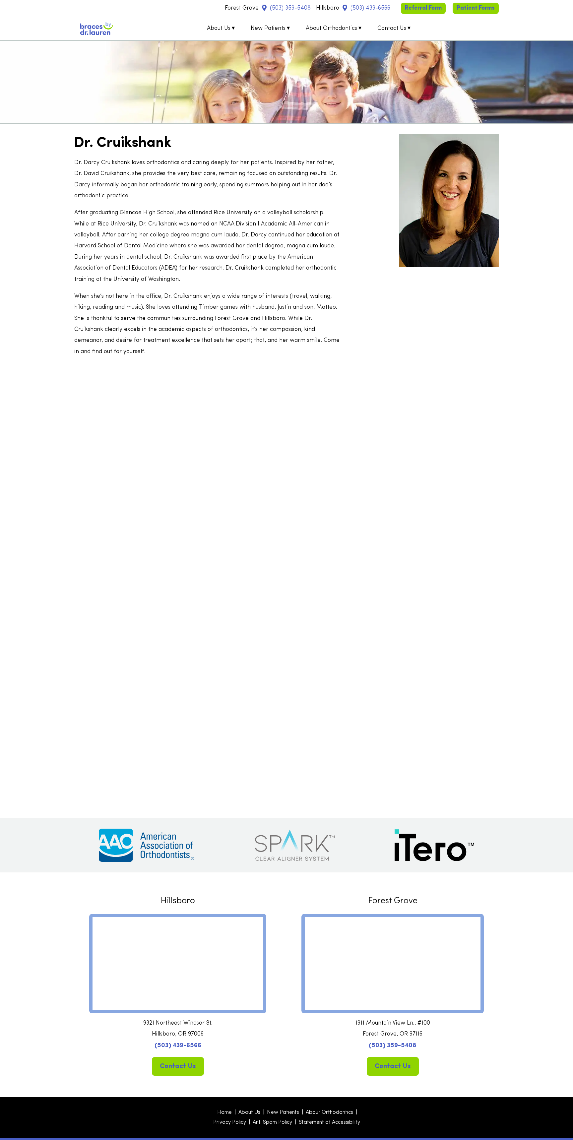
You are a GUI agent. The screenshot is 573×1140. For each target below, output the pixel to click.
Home (224, 1112)
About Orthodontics (331, 28)
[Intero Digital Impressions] (434, 845)
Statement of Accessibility (329, 1122)
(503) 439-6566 (370, 8)
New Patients (268, 28)
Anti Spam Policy (272, 1122)
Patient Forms (476, 8)
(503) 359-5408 (290, 8)
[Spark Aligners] (295, 845)
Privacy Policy (229, 1122)
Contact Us (391, 28)
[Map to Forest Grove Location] (264, 8)
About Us (218, 28)
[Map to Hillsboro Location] (345, 8)
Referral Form (423, 8)
